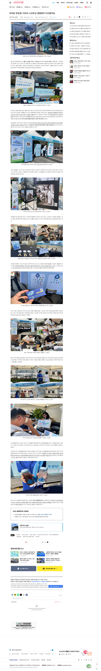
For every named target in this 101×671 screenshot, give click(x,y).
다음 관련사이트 (52, 654)
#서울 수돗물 (33, 534)
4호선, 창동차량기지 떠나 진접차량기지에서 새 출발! (81, 43)
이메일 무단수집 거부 (24, 660)
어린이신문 (69, 3)
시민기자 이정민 (23, 562)
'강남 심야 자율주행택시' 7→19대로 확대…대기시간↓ (81, 54)
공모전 (76, 3)
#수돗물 (37, 536)
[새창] (23, 568)
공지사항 (49, 660)
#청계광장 (18, 536)
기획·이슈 (12, 7)
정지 (51, 650)
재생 (52, 650)
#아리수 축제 (25, 534)
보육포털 (32, 654)
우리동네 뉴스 (36, 7)
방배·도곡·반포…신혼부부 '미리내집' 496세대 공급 (81, 46)
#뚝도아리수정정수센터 (28, 536)
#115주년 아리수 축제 (42, 534)
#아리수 (18, 534)
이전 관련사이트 (9, 654)
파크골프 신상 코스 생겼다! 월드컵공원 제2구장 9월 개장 (81, 36)
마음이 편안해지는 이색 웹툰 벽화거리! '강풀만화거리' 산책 (81, 31)
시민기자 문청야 (77, 72)
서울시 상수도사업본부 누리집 (45, 514)
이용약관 (43, 660)
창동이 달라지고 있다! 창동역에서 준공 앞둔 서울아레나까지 (81, 48)
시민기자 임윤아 (77, 77)
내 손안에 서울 (18, 2)
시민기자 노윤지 (13, 17)
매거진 (63, 3)
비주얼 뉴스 (27, 7)
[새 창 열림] (89, 664)
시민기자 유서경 (49, 556)
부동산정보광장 (15, 654)
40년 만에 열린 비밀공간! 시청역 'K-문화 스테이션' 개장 (81, 34)
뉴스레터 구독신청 (35, 660)
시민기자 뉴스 (45, 7)
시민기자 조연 (77, 68)
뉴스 (53, 3)
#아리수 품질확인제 (53, 534)
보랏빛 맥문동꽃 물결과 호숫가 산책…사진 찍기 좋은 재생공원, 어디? (81, 51)
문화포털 (45, 654)
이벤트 (82, 3)
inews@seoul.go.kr (67, 665)
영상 (58, 3)
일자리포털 (38, 654)
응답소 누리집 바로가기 (55, 586)
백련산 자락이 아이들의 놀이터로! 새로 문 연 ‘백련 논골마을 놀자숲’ (81, 28)
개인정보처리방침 (13, 660)
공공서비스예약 (24, 654)
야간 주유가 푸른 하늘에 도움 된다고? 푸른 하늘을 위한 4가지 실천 (81, 25)
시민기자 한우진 (77, 63)
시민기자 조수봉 (49, 562)
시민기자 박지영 (77, 82)
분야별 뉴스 (19, 7)
